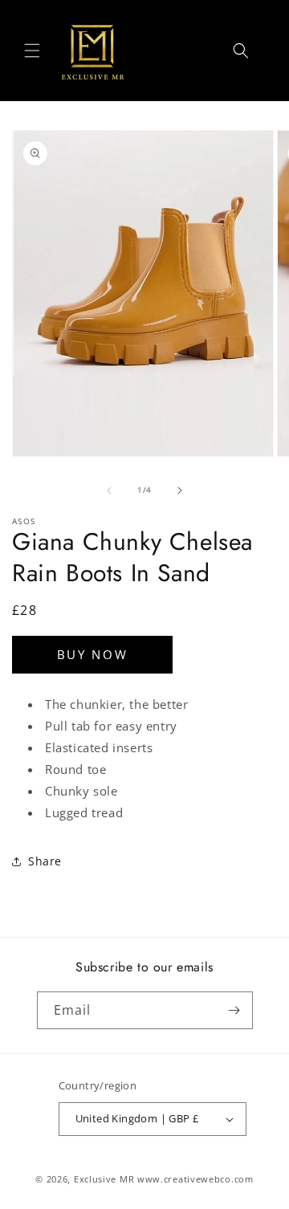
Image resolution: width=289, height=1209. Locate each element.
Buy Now (92, 654)
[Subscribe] (234, 1010)
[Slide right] (179, 490)
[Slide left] (109, 490)
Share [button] (45, 861)
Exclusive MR (104, 1179)
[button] (32, 50)
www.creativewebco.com (195, 1179)
